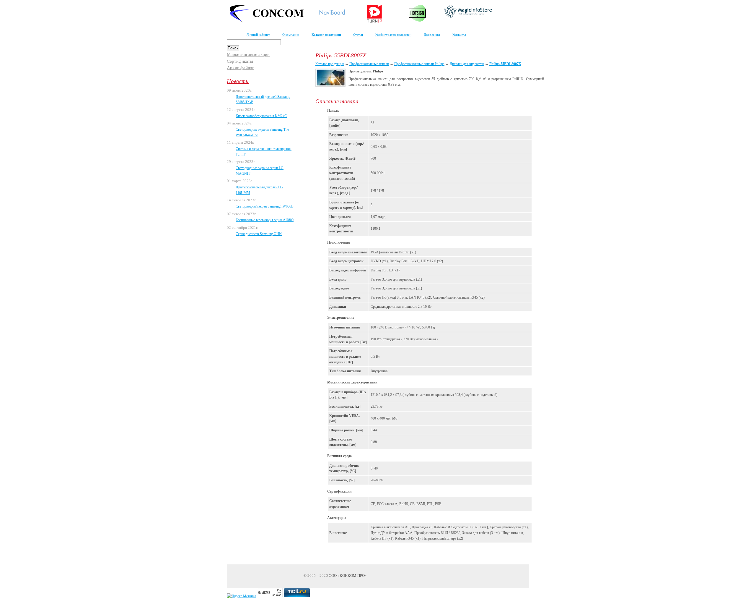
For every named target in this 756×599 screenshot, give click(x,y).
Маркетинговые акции (248, 54)
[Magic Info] (468, 16)
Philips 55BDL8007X (505, 64)
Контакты (459, 34)
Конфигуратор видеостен (393, 34)
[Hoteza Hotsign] (417, 20)
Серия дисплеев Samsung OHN (259, 234)
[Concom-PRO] (267, 21)
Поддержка (432, 34)
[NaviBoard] (331, 16)
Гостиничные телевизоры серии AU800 (265, 220)
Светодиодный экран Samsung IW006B (265, 206)
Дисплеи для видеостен (467, 64)
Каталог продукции (326, 34)
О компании (290, 34)
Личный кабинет (258, 34)
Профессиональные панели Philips (419, 64)
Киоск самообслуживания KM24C (261, 116)
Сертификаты (240, 61)
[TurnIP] (374, 21)
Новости (238, 81)
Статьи (358, 34)
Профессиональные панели (369, 64)
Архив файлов (240, 67)
